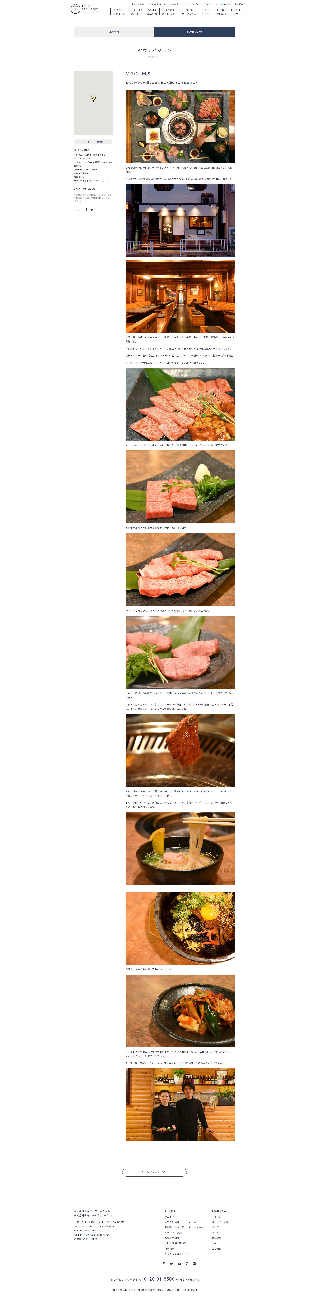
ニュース (186, 4)
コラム (216, 4)
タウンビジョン (155, 50)
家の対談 (227, 4)
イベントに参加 (173, 1232)
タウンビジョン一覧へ (154, 1172)
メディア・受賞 (220, 1222)
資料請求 (169, 1248)
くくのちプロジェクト (177, 1254)
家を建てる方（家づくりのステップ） (185, 1227)
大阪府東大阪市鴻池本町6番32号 (106, 1222)
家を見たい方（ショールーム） (182, 1222)
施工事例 (169, 1216)
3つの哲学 (170, 1211)
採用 (214, 1243)
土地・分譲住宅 (136, 4)
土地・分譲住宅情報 (176, 1243)
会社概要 (239, 4)
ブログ (207, 4)
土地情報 (114, 32)
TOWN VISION (154, 4)
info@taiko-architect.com (95, 1234)
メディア (197, 4)
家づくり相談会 (171, 4)
